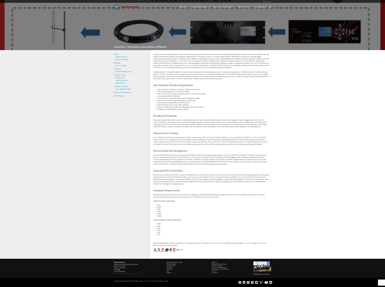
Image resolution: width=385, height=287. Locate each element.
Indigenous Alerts (121, 80)
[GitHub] (252, 282)
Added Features (119, 96)
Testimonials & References (219, 267)
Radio (116, 54)
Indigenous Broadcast (121, 86)
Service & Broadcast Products (175, 262)
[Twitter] (256, 282)
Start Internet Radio (122, 59)
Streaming (117, 69)
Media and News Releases (219, 264)
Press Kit (214, 271)
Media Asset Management (122, 92)
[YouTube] (266, 282)
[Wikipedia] (261, 282)
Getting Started (171, 266)
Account (268, 1)
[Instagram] (248, 282)
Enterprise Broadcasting (123, 72)
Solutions (182, 7)
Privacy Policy (155, 281)
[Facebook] (240, 282)
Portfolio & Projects (217, 266)
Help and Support (171, 264)
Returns (161, 281)
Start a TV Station (121, 66)
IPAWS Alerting (120, 83)
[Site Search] (270, 7)
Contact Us (248, 243)
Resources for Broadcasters (222, 7)
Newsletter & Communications (220, 269)
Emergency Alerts (120, 75)
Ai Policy (166, 281)
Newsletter (218, 243)
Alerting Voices (120, 78)
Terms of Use (147, 281)
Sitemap (169, 272)
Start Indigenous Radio (123, 89)
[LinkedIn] (244, 282)
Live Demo (169, 267)
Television (117, 63)
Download (169, 269)
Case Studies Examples (199, 7)
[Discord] (271, 282)
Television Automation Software (147, 47)
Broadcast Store (243, 7)
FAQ (168, 271)
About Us (214, 262)
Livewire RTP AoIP (121, 57)
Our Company (260, 7)
